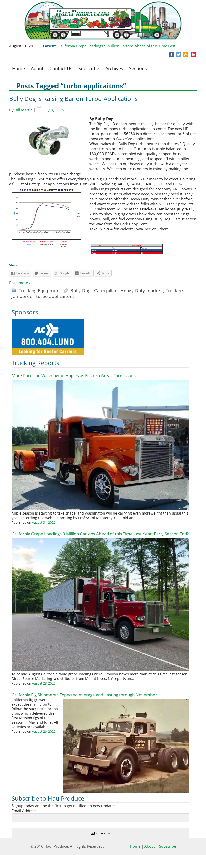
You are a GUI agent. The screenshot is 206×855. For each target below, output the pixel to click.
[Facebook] (171, 54)
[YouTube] (193, 54)
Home (18, 68)
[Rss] (185, 54)
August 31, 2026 (43, 522)
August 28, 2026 (43, 683)
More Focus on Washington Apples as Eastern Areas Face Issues (74, 375)
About (37, 68)
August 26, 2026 (43, 731)
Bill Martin (24, 109)
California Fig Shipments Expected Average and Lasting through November (84, 695)
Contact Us (60, 68)
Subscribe (88, 68)
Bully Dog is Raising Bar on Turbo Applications (73, 98)
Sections (138, 68)
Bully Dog (80, 290)
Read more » (20, 282)
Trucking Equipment (40, 290)
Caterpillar (105, 290)
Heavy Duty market (141, 290)
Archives (114, 68)
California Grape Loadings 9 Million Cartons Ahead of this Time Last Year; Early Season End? (100, 534)
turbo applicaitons (55, 296)
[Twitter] (178, 54)
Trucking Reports (35, 363)
